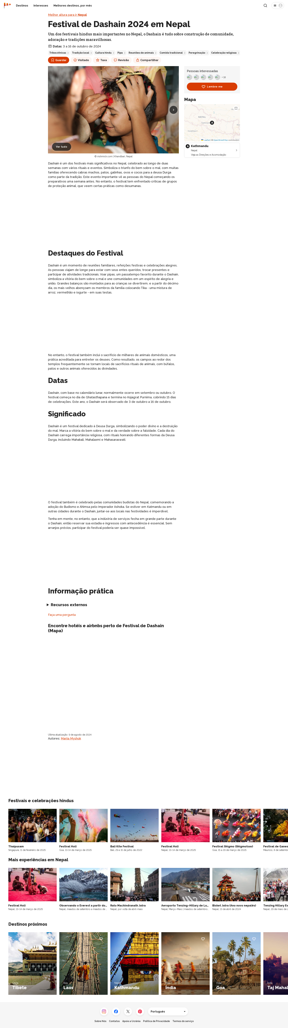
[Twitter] (128, 1011)
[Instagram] (104, 1011)
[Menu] (278, 5)
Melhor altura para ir (67, 15)
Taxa (103, 60)
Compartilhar (149, 60)
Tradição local (80, 52)
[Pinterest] (140, 1011)
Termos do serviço (183, 1021)
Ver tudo (61, 146)
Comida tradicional (171, 52)
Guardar (60, 60)
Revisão (123, 60)
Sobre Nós (100, 1021)
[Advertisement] (113, 214)
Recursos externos (69, 604)
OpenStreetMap (221, 140)
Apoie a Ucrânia (131, 1021)
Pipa (120, 52)
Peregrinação (197, 52)
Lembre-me (215, 86)
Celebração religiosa (223, 52)
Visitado (83, 60)
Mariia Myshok (71, 738)
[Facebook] (116, 1011)
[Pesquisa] (265, 5)
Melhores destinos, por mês (73, 5)
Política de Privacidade (156, 1021)
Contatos (114, 1021)
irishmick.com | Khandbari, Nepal (114, 156)
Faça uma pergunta (62, 614)
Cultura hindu (103, 52)
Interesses (41, 5)
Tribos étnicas (57, 52)
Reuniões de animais (141, 52)
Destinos (22, 5)
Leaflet (206, 140)
